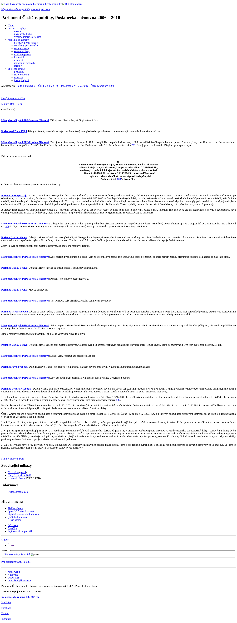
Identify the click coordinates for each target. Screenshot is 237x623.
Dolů (12, 104)
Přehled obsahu (15, 508)
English (5, 539)
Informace (13, 525)
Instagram (6, 619)
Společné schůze (16, 68)
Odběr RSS (14, 577)
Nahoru (14, 458)
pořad (23, 472)
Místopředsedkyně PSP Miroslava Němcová (25, 120)
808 (119, 179)
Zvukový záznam (16, 478)
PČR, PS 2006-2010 (47, 85)
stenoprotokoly (21, 48)
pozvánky (19, 71)
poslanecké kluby (23, 34)
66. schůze (83, 85)
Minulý (5, 104)
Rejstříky (12, 528)
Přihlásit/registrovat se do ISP (16, 561)
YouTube (6, 602)
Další (19, 104)
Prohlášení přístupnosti (19, 580)
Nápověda (13, 574)
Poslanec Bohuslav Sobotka (16, 388)
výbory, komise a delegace (27, 36)
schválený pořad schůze (26, 45)
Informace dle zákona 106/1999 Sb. (20, 597)
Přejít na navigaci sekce (38, 9)
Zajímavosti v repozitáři (20, 531)
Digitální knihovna (25, 85)
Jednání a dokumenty (18, 39)
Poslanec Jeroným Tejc (14, 195)
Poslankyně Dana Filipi (14, 131)
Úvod (11, 25)
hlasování (19, 57)
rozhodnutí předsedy (24, 63)
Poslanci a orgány (17, 28)
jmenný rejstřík (21, 80)
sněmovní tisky (22, 51)
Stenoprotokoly (67, 85)
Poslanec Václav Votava (14, 237)
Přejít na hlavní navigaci (13, 9)
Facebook (6, 608)
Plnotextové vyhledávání (17, 554)
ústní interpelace (22, 54)
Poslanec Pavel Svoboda (14, 311)
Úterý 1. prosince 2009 (102, 85)
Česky (11, 545)
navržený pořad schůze (26, 42)
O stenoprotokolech (18, 491)
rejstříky (18, 65)
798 (133, 145)
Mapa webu (14, 571)
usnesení (18, 60)
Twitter (5, 613)
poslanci (18, 31)
